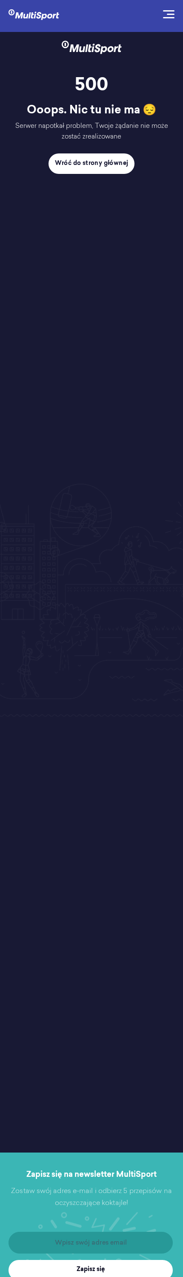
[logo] (34, 13)
